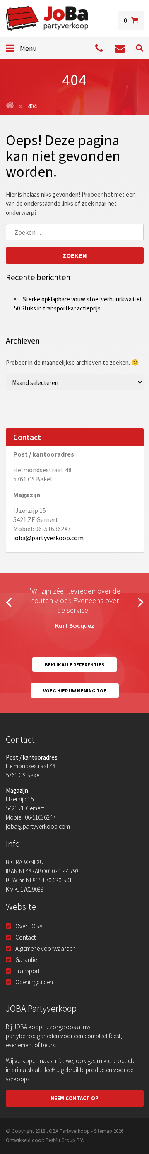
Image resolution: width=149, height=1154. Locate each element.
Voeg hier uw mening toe (74, 691)
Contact (25, 937)
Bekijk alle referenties (74, 664)
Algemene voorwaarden (45, 948)
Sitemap (103, 1131)
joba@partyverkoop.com (48, 538)
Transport (27, 971)
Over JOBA (29, 926)
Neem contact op (74, 1098)
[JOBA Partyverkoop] (47, 18)
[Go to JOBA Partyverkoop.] (10, 106)
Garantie (26, 960)
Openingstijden (34, 982)
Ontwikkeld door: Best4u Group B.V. (45, 1140)
